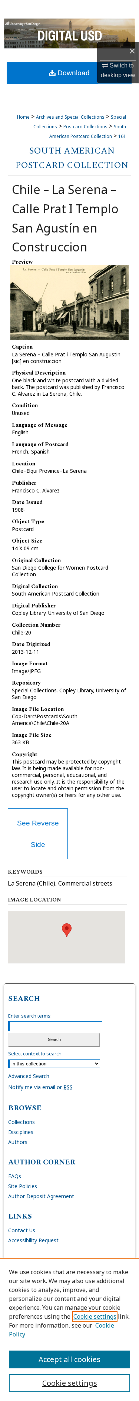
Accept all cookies (69, 1359)
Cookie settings (94, 1316)
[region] (69, 1329)
